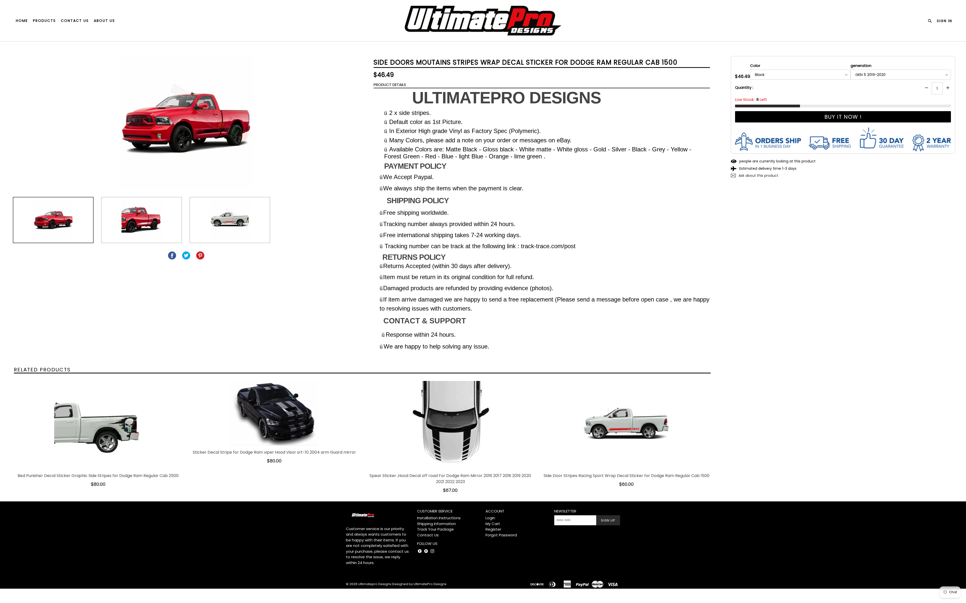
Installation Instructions (439, 518)
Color (755, 65)
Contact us (75, 20)
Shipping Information (436, 523)
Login (490, 518)
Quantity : (744, 87)
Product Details (390, 84)
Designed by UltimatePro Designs (419, 584)
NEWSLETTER (565, 511)
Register (493, 529)
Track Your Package (435, 529)
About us (104, 20)
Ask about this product (758, 175)
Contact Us (428, 535)
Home (22, 20)
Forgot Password (501, 535)
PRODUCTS (44, 20)
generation (861, 65)
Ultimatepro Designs (374, 584)
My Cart (493, 523)
